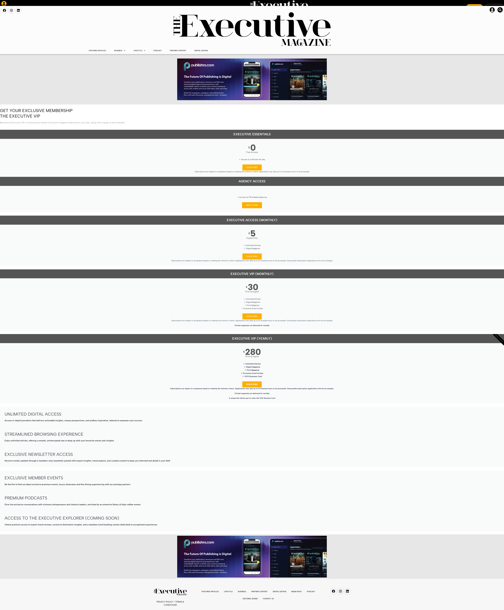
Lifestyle (138, 51)
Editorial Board (250, 599)
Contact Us (268, 599)
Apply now (252, 205)
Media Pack (296, 592)
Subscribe (252, 167)
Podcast (158, 51)
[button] (500, 9)
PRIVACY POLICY (165, 602)
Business (118, 51)
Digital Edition (201, 51)
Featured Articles (97, 51)
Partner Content (178, 51)
